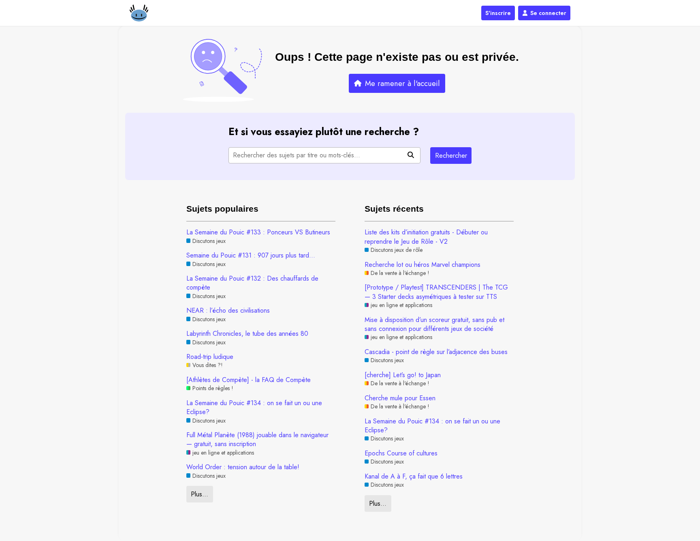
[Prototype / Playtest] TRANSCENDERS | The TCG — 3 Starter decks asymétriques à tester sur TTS (436, 292)
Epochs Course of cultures (401, 453)
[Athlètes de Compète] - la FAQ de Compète (248, 380)
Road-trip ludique (209, 356)
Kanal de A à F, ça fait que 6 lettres (414, 476)
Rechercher (451, 155)
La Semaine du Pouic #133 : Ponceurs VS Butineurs (258, 232)
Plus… (199, 494)
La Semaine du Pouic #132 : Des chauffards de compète (252, 283)
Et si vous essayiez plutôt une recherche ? (323, 131)
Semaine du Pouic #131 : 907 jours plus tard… (250, 255)
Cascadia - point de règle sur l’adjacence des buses (436, 352)
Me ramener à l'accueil (402, 83)
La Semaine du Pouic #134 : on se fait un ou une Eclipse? (254, 407)
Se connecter (548, 13)
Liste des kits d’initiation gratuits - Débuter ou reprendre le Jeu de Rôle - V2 (426, 237)
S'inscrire (498, 13)
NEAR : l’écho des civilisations (228, 310)
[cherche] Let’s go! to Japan (403, 375)
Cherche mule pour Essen (400, 398)
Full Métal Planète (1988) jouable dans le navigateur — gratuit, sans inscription (257, 440)
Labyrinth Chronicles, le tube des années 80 (247, 333)
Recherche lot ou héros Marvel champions (422, 264)
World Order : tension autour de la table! (242, 467)
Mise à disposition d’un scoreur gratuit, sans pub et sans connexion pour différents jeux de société (434, 324)
